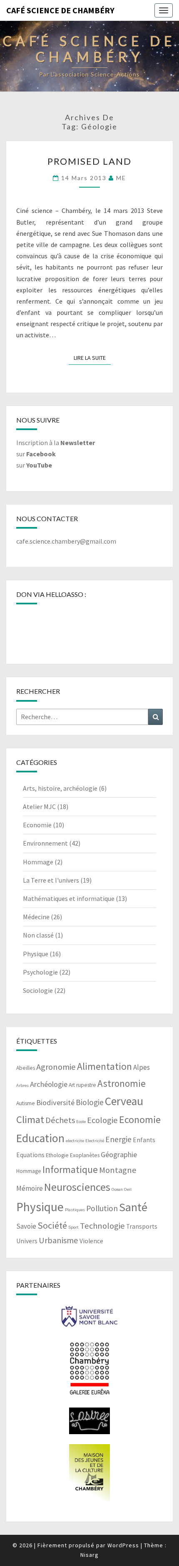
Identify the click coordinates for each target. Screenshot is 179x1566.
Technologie (102, 1225)
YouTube (39, 465)
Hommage (38, 862)
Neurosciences (77, 1187)
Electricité (94, 1140)
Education (40, 1138)
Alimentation (104, 1066)
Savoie (26, 1226)
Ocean (117, 1189)
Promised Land (89, 161)
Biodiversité (55, 1102)
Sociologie (38, 990)
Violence (91, 1241)
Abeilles (25, 1067)
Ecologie (102, 1120)
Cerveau (124, 1101)
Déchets (60, 1120)
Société (52, 1225)
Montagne (118, 1170)
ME (121, 177)
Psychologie (40, 972)
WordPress (123, 1545)
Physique (35, 954)
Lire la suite (92, 357)
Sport (73, 1227)
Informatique (70, 1169)
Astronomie (121, 1083)
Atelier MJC (39, 806)
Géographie (119, 1154)
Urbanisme (58, 1240)
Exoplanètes (84, 1155)
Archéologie (48, 1084)
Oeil (128, 1189)
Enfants (144, 1140)
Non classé (38, 935)
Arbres (22, 1085)
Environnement (45, 843)
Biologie (90, 1102)
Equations (30, 1155)
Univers (26, 1241)
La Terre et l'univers (51, 880)
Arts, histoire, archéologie (60, 788)
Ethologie (57, 1155)
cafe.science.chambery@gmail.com (66, 541)
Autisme (25, 1103)
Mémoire (29, 1188)
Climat (30, 1119)
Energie (118, 1139)
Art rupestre (82, 1085)
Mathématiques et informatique (68, 898)
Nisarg (89, 1555)
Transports (141, 1226)
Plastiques (75, 1209)
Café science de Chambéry (60, 10)
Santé (133, 1207)
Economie (37, 825)
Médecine (36, 917)
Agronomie (56, 1066)
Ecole (81, 1121)
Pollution (102, 1208)
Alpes (141, 1067)
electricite (75, 1140)
